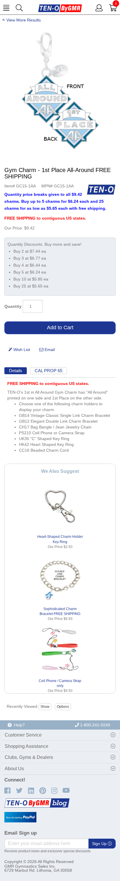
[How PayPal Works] (20, 817)
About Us (14, 768)
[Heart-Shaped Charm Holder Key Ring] (60, 506)
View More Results (23, 20)
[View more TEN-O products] (101, 189)
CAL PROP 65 (48, 370)
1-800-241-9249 (94, 725)
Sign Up (100, 843)
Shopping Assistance (26, 746)
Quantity (13, 306)
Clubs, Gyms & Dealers (29, 757)
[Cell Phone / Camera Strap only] (60, 650)
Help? (18, 725)
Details (15, 370)
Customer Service (23, 734)
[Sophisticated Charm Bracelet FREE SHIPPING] (60, 578)
